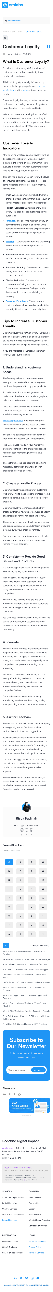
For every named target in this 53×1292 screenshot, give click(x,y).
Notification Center (10, 1241)
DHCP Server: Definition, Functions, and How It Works (26, 982)
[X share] (9, 1094)
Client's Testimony (10, 1247)
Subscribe (38, 1069)
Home (6, 31)
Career (32, 1209)
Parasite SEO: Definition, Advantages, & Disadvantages (26, 959)
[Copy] (5, 37)
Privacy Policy (35, 1247)
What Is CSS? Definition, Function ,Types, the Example (26, 1011)
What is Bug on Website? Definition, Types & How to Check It (25, 1004)
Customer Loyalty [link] (34, 31)
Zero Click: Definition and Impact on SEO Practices (25, 1024)
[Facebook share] (14, 1094)
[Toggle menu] (46, 5)
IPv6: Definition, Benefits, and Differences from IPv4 (25, 964)
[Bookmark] (48, 46)
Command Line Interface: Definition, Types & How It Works (25, 975)
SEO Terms (17, 31)
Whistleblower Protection (39, 1220)
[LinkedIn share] (4, 1094)
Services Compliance (38, 1225)
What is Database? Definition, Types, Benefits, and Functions (24, 988)
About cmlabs (35, 1197)
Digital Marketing (9, 1203)
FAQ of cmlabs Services (12, 1252)
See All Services (9, 1220)
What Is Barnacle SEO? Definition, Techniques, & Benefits (24, 952)
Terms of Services (36, 1252)
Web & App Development (13, 1214)
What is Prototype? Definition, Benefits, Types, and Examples (25, 996)
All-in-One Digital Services (13, 1197)
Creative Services (9, 1209)
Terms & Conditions (37, 1241)
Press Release (35, 1214)
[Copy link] (19, 1094)
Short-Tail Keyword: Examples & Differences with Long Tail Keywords (26, 1017)
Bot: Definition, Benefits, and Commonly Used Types (25, 969)
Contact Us (33, 1203)
